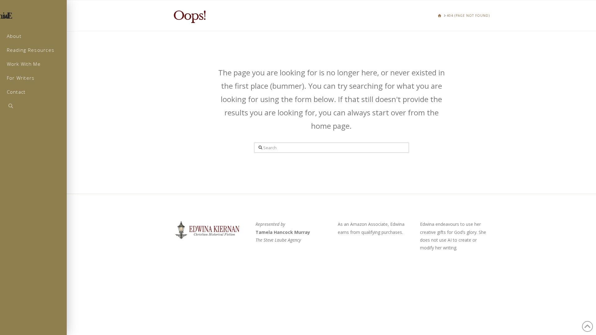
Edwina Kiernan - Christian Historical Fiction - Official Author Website (37, 16)
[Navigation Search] (33, 107)
